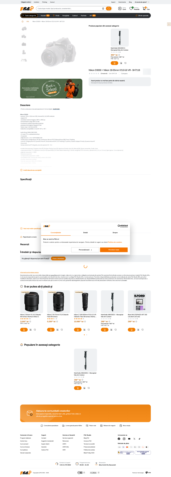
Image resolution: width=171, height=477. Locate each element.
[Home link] (22, 21)
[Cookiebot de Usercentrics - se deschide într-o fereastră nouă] (119, 226)
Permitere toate (114, 250)
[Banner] (51, 88)
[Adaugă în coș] (114, 63)
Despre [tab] (115, 233)
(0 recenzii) (104, 73)
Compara (124, 73)
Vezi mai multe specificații (32, 228)
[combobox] (74, 8)
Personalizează (84, 250)
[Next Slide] (150, 341)
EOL (28, 21)
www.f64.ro (54, 315)
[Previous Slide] (20, 341)
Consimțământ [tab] (56, 233)
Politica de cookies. (115, 242)
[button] (103, 8)
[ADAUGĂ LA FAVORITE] (125, 63)
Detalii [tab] (85, 233)
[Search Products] (108, 8)
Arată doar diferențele (30, 277)
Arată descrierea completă (32, 170)
